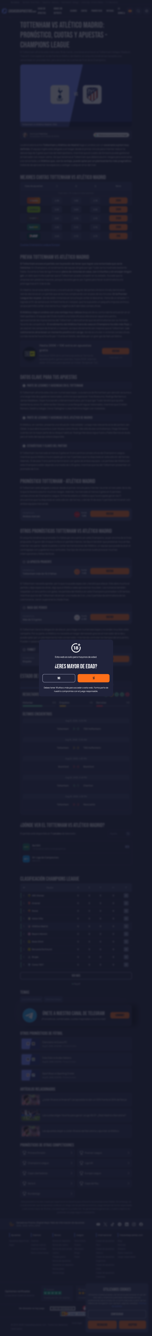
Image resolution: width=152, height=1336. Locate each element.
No (59, 678)
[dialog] (76, 668)
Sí (94, 678)
